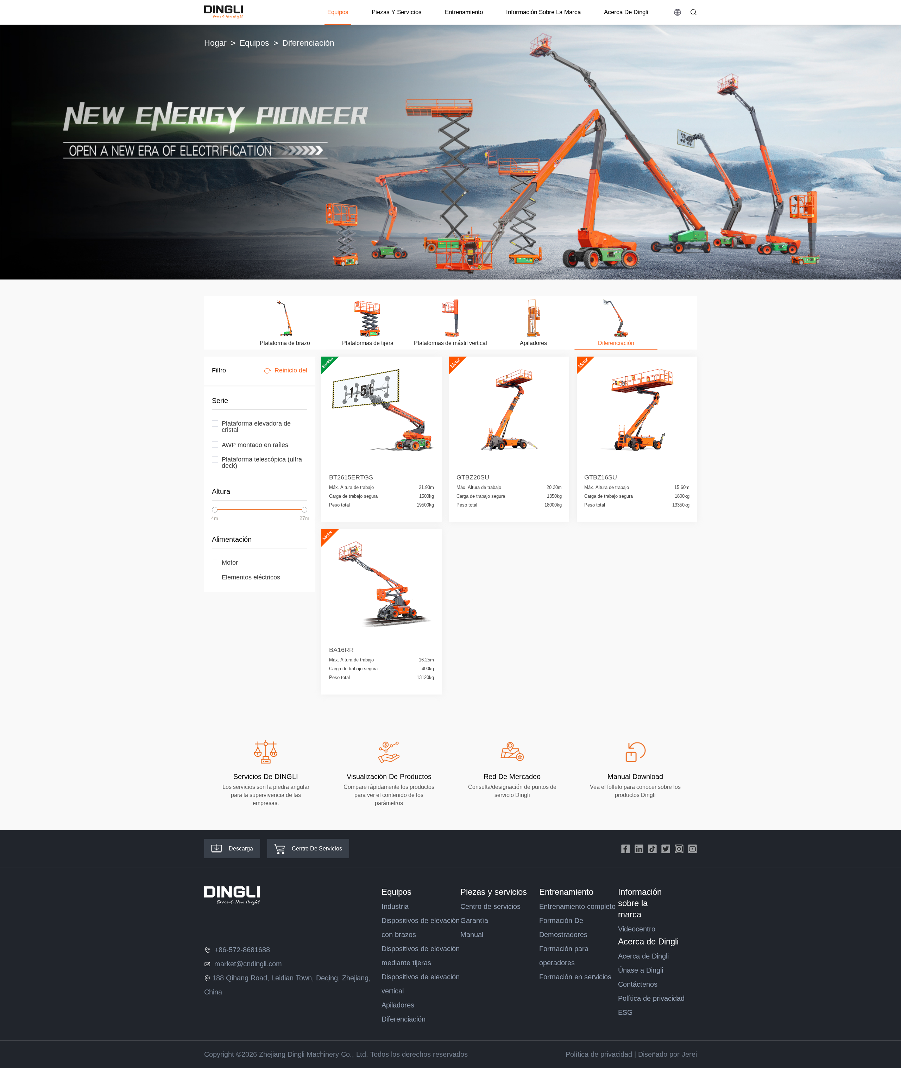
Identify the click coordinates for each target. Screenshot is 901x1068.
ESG (625, 1012)
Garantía (474, 920)
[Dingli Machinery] (223, 12)
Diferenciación (404, 1019)
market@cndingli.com (247, 964)
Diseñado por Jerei (667, 1054)
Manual (471, 934)
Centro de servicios (490, 906)
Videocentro (636, 929)
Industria (395, 906)
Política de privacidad (651, 998)
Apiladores (398, 1005)
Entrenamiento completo (577, 906)
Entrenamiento (464, 12)
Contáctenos (637, 984)
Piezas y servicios (397, 12)
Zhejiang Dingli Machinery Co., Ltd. (313, 1054)
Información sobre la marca (543, 12)
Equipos (337, 12)
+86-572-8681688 (241, 950)
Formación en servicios (575, 977)
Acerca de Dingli (626, 12)
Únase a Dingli (640, 970)
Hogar (215, 43)
